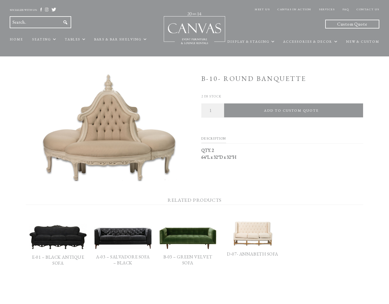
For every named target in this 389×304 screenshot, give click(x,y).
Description (213, 138)
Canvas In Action (294, 9)
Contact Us (368, 9)
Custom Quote (352, 24)
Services (327, 9)
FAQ (346, 9)
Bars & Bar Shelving (118, 39)
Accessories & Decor (307, 41)
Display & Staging (248, 41)
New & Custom (362, 41)
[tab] (213, 140)
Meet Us (262, 9)
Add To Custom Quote (291, 110)
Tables (72, 39)
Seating (41, 39)
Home (16, 39)
